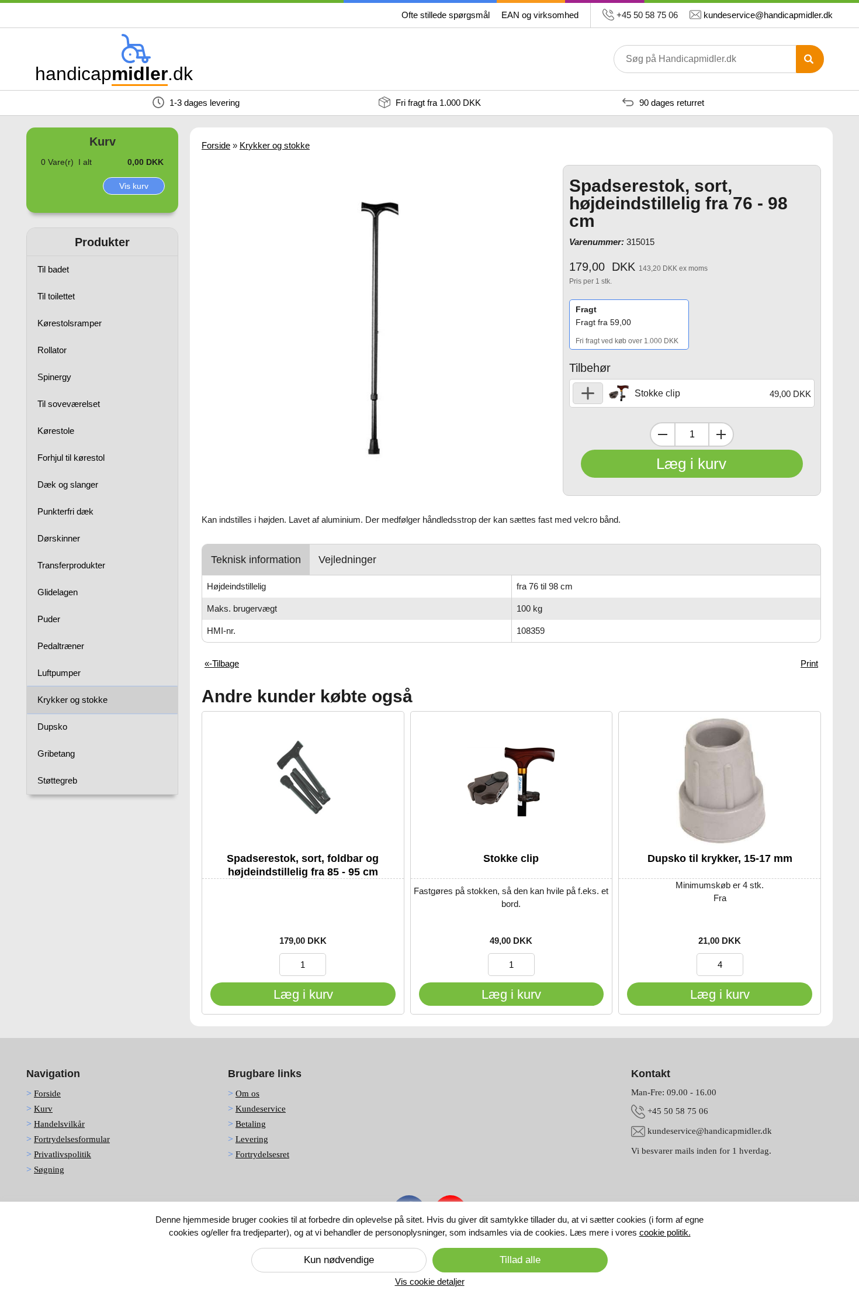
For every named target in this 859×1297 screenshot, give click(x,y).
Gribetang (56, 753)
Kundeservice (260, 1108)
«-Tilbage (222, 663)
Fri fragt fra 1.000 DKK (437, 103)
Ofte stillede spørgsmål (445, 15)
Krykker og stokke (72, 700)
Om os (247, 1093)
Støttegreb (57, 780)
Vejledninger (347, 559)
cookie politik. (665, 1232)
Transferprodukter (71, 565)
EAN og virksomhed (540, 15)
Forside (216, 145)
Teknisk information (256, 559)
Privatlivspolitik (62, 1154)
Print (809, 663)
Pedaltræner (60, 646)
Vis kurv (133, 186)
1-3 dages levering (203, 103)
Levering (251, 1139)
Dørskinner (58, 538)
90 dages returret (670, 103)
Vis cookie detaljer (430, 1281)
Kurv (43, 1108)
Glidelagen (57, 592)
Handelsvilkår (59, 1124)
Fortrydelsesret (262, 1154)
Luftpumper (59, 673)
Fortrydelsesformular (72, 1139)
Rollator (52, 350)
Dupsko (52, 727)
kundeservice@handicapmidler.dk (768, 15)
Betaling (250, 1124)
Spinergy (54, 377)
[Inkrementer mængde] (721, 434)
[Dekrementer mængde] (662, 434)
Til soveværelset (68, 404)
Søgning (49, 1169)
